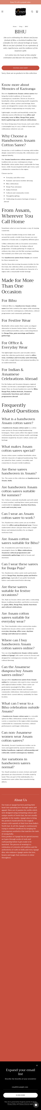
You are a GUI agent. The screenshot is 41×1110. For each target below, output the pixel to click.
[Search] (32, 11)
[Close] (37, 1065)
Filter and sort (20, 68)
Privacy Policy (12, 1104)
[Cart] (37, 11)
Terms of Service (24, 1104)
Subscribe (20, 1095)
